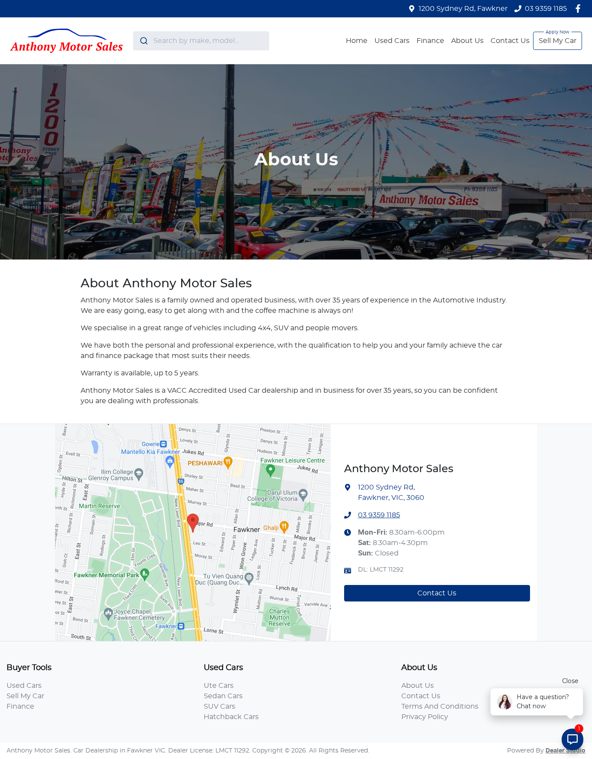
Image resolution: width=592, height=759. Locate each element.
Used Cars (392, 40)
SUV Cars (219, 706)
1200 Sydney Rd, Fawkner (463, 8)
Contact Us (510, 40)
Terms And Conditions (439, 706)
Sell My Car (557, 40)
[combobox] (201, 40)
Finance (430, 40)
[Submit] (143, 40)
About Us (467, 40)
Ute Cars (219, 685)
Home (357, 40)
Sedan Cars (223, 696)
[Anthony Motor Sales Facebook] (579, 8)
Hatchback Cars (231, 716)
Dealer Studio (565, 751)
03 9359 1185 (546, 8)
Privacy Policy (424, 716)
